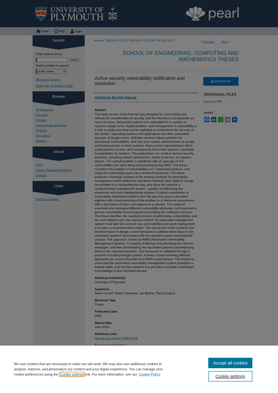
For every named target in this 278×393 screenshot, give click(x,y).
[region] (139, 369)
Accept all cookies (230, 363)
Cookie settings (72, 374)
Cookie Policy (149, 374)
